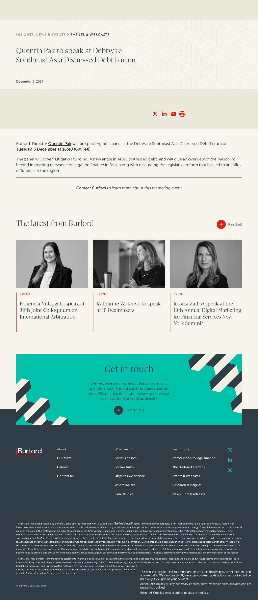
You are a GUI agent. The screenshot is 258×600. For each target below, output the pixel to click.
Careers (63, 467)
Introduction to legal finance (193, 458)
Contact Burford (91, 187)
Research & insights (186, 485)
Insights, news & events (41, 35)
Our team (64, 458)
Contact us (65, 476)
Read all (235, 224)
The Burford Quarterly (188, 467)
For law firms (124, 467)
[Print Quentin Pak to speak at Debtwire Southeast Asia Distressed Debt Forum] (182, 114)
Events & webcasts (90, 35)
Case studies (124, 494)
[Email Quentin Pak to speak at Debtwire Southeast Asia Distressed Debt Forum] (173, 114)
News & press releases (188, 494)
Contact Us (134, 410)
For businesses (125, 458)
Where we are (125, 485)
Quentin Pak (59, 143)
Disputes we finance (130, 476)
